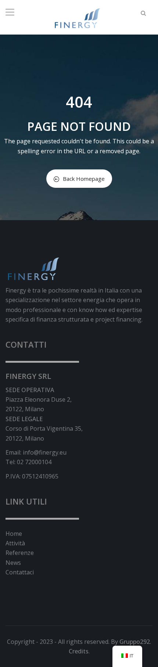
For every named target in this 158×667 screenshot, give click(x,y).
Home (14, 534)
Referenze (20, 553)
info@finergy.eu (45, 452)
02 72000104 (34, 462)
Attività (15, 543)
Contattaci (20, 572)
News (13, 563)
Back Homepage (84, 178)
